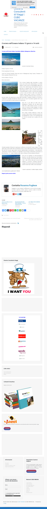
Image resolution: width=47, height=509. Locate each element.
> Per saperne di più (31, 471)
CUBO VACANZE (29, 484)
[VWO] (16, 7)
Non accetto (25, 7)
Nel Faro (27, 491)
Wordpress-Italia (29, 492)
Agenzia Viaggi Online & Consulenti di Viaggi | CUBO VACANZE (19, 12)
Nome (6, 485)
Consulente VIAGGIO (29, 486)
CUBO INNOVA (28, 482)
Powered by (13, 7)
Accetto (32, 7)
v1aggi (27, 487)
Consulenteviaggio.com (30, 485)
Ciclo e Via (28, 490)
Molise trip (28, 488)
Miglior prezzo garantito (9, 466)
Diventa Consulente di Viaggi (10, 465)
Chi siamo (7, 463)
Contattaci (7, 464)
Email (6, 489)
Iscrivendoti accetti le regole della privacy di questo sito (12, 494)
